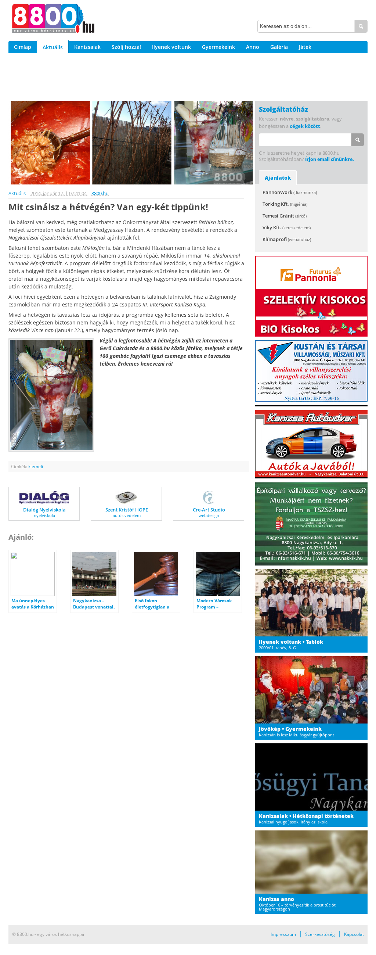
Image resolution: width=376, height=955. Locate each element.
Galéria (279, 46)
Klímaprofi (287, 239)
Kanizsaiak (87, 46)
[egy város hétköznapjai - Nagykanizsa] (53, 19)
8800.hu (100, 193)
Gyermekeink (218, 46)
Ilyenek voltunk (171, 46)
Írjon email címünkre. (329, 159)
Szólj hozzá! (126, 46)
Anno (252, 46)
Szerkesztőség (320, 934)
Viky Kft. (287, 227)
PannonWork (290, 192)
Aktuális (53, 47)
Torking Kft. (285, 204)
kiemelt (35, 466)
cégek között (305, 126)
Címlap (22, 46)
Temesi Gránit (285, 215)
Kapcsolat (354, 934)
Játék (305, 46)
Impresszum (283, 934)
